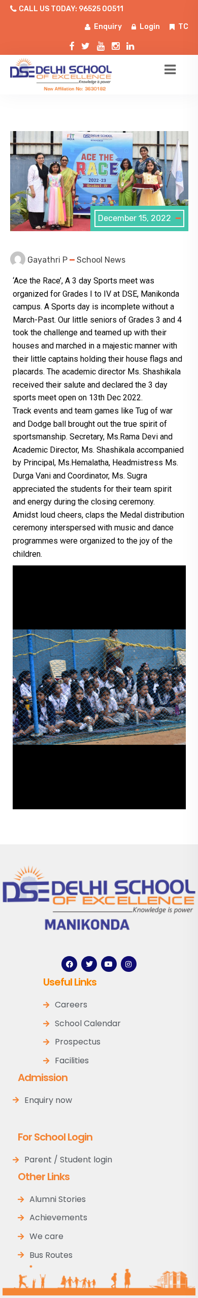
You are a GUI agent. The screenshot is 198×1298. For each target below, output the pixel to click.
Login (150, 26)
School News (101, 260)
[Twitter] (85, 44)
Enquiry (108, 26)
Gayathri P (47, 260)
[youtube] (101, 44)
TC (183, 26)
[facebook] (71, 44)
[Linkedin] (130, 44)
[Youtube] (109, 964)
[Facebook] (69, 964)
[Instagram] (115, 44)
